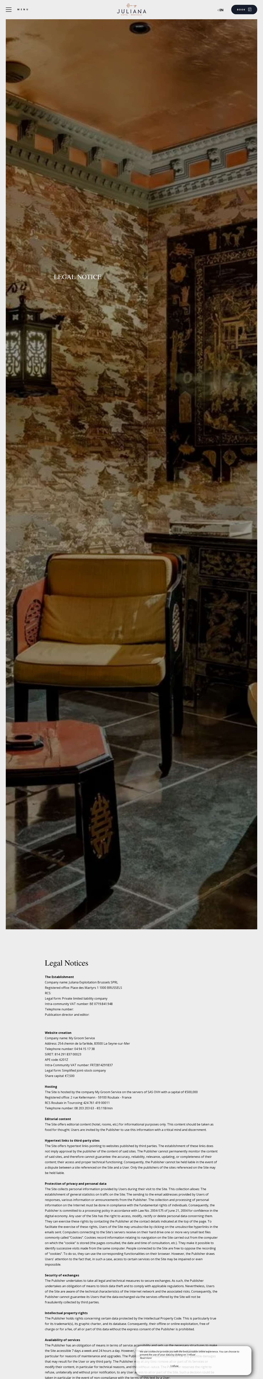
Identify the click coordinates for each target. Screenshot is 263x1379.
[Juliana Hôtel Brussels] (131, 9)
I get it (152, 1366)
